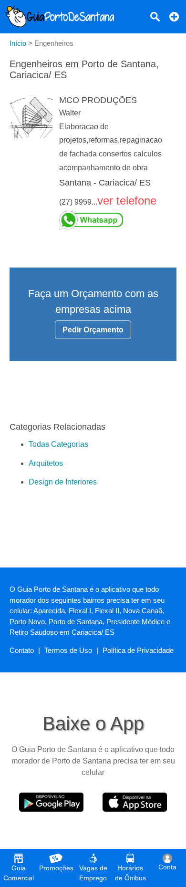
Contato (22, 650)
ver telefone (126, 200)
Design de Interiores (63, 482)
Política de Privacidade (138, 650)
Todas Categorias (58, 444)
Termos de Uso (68, 650)
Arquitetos (46, 463)
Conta (167, 867)
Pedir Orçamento (93, 330)
